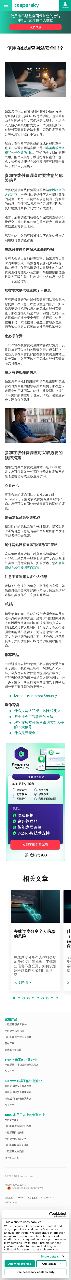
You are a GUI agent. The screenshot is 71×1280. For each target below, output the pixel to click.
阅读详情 (21, 982)
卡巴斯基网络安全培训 (16, 1145)
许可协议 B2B (11, 1202)
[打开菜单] (6, 5)
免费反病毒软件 (13, 1049)
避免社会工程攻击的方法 (33, 717)
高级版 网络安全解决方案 (18, 1098)
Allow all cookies (19, 1263)
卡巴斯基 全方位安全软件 (18, 1037)
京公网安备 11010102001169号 (27, 1188)
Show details (50, 1256)
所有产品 (9, 1043)
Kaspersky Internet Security (35, 696)
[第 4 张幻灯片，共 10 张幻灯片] (28, 998)
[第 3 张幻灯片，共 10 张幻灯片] (23, 998)
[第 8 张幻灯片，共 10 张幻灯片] (47, 998)
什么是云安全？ (26, 733)
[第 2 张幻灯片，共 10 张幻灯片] (19, 998)
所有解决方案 (12, 1157)
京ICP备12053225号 (15, 1184)
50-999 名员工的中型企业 (23, 1081)
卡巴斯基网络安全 (14, 1132)
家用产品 (11, 1019)
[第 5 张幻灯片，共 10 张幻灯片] (33, 998)
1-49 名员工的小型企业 (21, 1060)
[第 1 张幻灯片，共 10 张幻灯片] (14, 998)
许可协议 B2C (47, 1198)
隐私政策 (9, 1198)
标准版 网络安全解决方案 (18, 1092)
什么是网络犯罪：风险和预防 (37, 711)
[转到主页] (26, 5)
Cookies (20, 1198)
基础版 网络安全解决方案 (18, 1086)
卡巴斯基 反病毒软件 (16, 1024)
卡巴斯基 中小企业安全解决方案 (21, 1064)
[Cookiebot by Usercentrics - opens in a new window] (50, 1214)
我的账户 (65, 7)
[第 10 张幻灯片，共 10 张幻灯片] (56, 998)
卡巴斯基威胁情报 (14, 1151)
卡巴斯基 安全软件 (14, 1030)
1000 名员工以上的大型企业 (25, 1115)
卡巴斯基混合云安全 (15, 1138)
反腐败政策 (32, 1198)
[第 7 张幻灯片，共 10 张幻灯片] (42, 998)
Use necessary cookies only (35, 1271)
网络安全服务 (12, 1120)
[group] (35, 940)
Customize (49, 1263)
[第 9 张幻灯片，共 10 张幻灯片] (52, 998)
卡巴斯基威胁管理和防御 (18, 1126)
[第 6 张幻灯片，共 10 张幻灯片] (38, 998)
